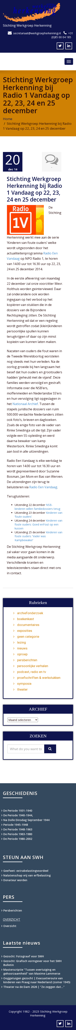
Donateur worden (15, 880)
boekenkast (25, 619)
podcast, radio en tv (31, 672)
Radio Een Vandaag (43, 487)
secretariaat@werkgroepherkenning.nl (37, 33)
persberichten (27, 660)
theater (22, 689)
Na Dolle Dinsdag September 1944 (26, 820)
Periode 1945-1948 (15, 825)
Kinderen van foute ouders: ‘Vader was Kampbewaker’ (38, 536)
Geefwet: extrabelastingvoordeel (25, 871)
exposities (24, 631)
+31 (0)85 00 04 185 (62, 35)
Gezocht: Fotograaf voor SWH (23, 956)
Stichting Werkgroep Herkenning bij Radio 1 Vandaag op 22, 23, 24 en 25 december (34, 189)
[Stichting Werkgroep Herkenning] (38, 12)
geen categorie (28, 636)
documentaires (28, 625)
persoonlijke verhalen (32, 666)
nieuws (22, 648)
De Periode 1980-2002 (17, 839)
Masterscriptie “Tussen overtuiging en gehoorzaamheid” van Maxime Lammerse (31, 971)
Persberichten (12, 910)
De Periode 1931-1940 (17, 810)
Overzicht (9, 926)
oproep (22, 654)
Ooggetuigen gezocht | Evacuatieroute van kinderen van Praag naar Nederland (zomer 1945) (36, 980)
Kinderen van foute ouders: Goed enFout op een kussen (38, 524)
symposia (24, 683)
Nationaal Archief (25, 404)
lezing (21, 642)
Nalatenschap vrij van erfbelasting (27, 875)
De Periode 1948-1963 (17, 829)
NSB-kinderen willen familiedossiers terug (37, 507)
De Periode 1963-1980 (17, 834)
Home (7, 119)
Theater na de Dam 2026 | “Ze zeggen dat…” (34, 987)
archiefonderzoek (30, 613)
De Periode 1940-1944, (18, 815)
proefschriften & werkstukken (38, 678)
